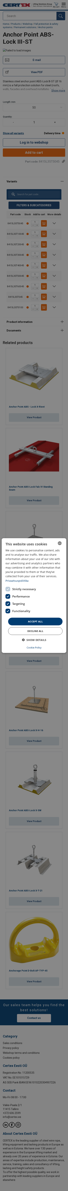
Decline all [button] (35, 631)
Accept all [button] (35, 621)
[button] (34, 640)
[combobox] (60, 543)
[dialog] (34, 595)
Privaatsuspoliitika (17, 580)
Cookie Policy (34, 647)
